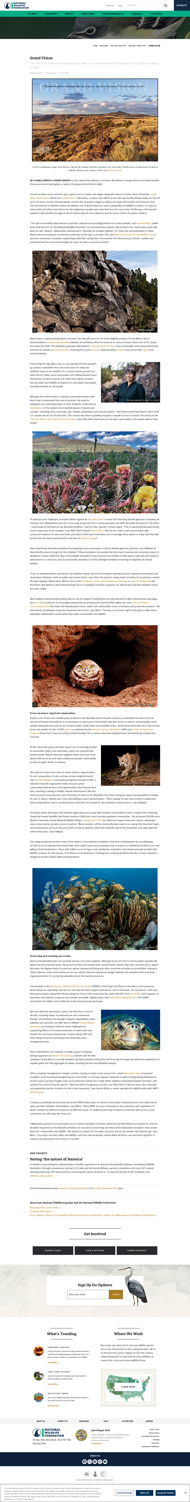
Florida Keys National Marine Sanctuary (70, 986)
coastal (145, 350)
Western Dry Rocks (62, 1055)
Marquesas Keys (132, 1073)
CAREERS (149, 1421)
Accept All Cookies (165, 1493)
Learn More (53, 1362)
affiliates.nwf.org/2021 (41, 1176)
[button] (116, 1294)
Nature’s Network (140, 581)
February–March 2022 (137, 46)
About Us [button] (69, 14)
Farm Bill (38, 602)
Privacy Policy (154, 1433)
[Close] (185, 1493)
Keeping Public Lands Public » (45, 1207)
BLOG (106, 1421)
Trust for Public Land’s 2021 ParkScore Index (53, 419)
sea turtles (135, 993)
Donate (182, 5)
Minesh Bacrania (113, 170)
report (67, 729)
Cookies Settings (124, 1493)
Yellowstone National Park (123, 997)
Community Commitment (150, 1446)
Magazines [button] (137, 14)
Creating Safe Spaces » (42, 1211)
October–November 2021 (105, 1188)
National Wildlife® (118, 46)
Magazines (104, 46)
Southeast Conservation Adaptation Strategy (104, 581)
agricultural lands (60, 350)
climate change (88, 538)
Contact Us (110, 5)
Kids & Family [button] (88, 14)
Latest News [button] (156, 14)
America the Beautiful (58, 342)
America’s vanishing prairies (73, 1188)
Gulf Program (36, 1092)
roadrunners (42, 198)
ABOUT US (41, 1421)
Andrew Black (144, 223)
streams (120, 350)
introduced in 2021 (92, 820)
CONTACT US (62, 1421)
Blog (120, 5)
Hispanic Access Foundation (106, 729)
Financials (155, 1443)
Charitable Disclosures (150, 1436)
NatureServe (36, 408)
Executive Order (95, 519)
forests (95, 350)
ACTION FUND (127, 1421)
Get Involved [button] (51, 14)
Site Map (156, 1440)
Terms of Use (154, 1429)
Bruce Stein (97, 530)
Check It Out (53, 1405)
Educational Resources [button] (113, 14)
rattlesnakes (68, 198)
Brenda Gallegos (43, 780)
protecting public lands (101, 346)
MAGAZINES (84, 1421)
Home (95, 46)
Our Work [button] (32, 14)
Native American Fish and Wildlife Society (135, 234)
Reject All (144, 1493)
